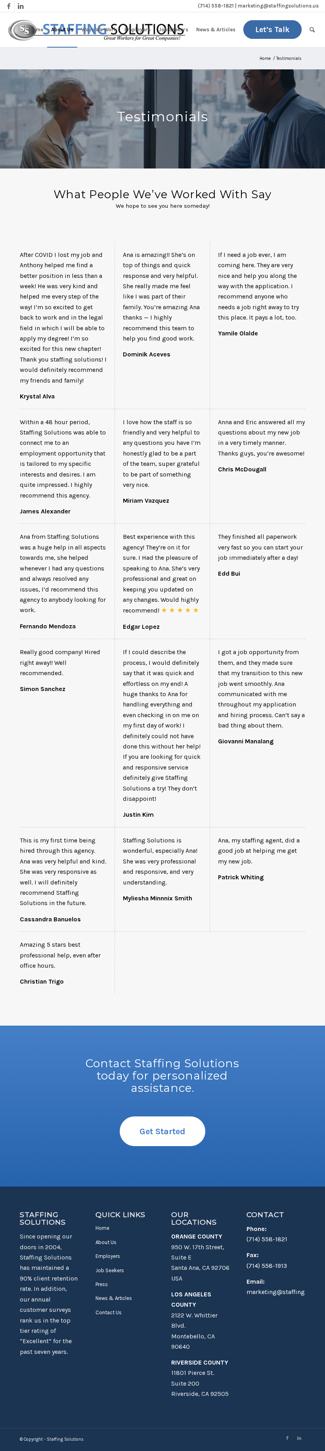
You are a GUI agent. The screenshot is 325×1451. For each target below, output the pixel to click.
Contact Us (109, 1312)
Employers (108, 1256)
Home (102, 1228)
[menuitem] (36, 29)
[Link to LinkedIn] (21, 6)
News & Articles (114, 1298)
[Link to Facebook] (8, 6)
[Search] (312, 29)
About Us (106, 1242)
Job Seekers (110, 1270)
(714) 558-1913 (267, 1265)
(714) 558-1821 (267, 1239)
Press (102, 1284)
